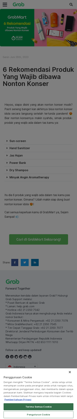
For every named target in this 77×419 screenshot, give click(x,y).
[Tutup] (70, 372)
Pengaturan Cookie (38, 414)
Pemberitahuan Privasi (17, 399)
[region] (38, 393)
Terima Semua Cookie (38, 406)
